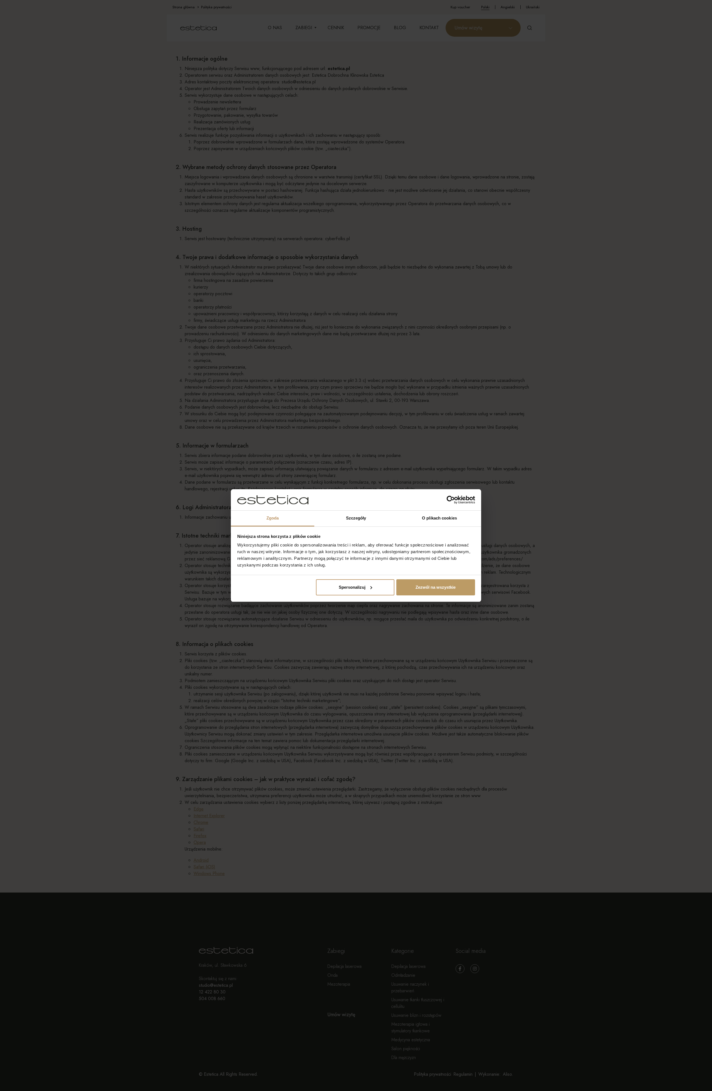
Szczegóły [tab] (356, 518)
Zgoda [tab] (272, 518)
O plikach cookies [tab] (439, 518)
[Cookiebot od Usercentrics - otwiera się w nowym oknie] (450, 500)
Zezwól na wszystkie (436, 587)
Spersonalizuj (352, 587)
